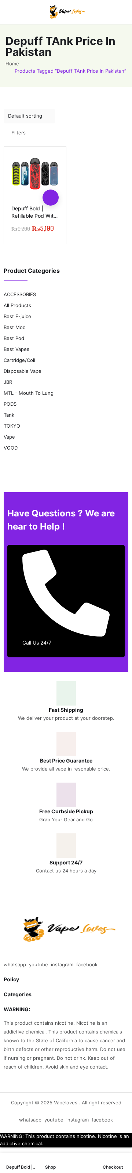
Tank (9, 415)
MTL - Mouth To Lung (29, 393)
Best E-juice (17, 316)
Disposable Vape (22, 371)
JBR (8, 382)
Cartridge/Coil (19, 360)
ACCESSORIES (20, 294)
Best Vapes (16, 349)
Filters (18, 132)
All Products (17, 305)
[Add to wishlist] (51, 181)
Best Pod (14, 338)
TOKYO (12, 426)
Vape (9, 437)
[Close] (123, 250)
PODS (10, 404)
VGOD (11, 448)
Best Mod (15, 327)
